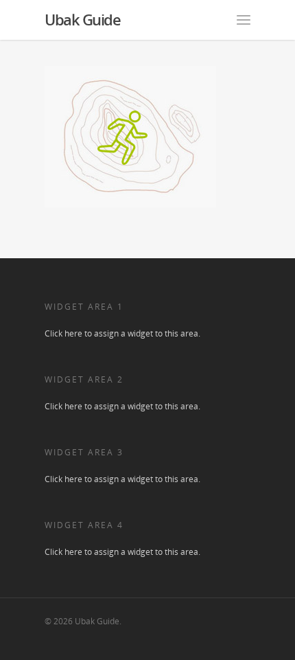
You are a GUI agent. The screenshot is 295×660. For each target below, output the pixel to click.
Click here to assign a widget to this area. (122, 333)
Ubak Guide (82, 19)
